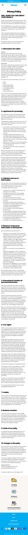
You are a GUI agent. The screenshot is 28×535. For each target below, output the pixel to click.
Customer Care (13, 520)
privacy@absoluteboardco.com (8, 386)
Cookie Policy (7, 404)
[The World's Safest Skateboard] (14, 503)
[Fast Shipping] (14, 480)
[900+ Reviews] (14, 492)
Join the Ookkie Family (13, 524)
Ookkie (13, 514)
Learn (13, 517)
